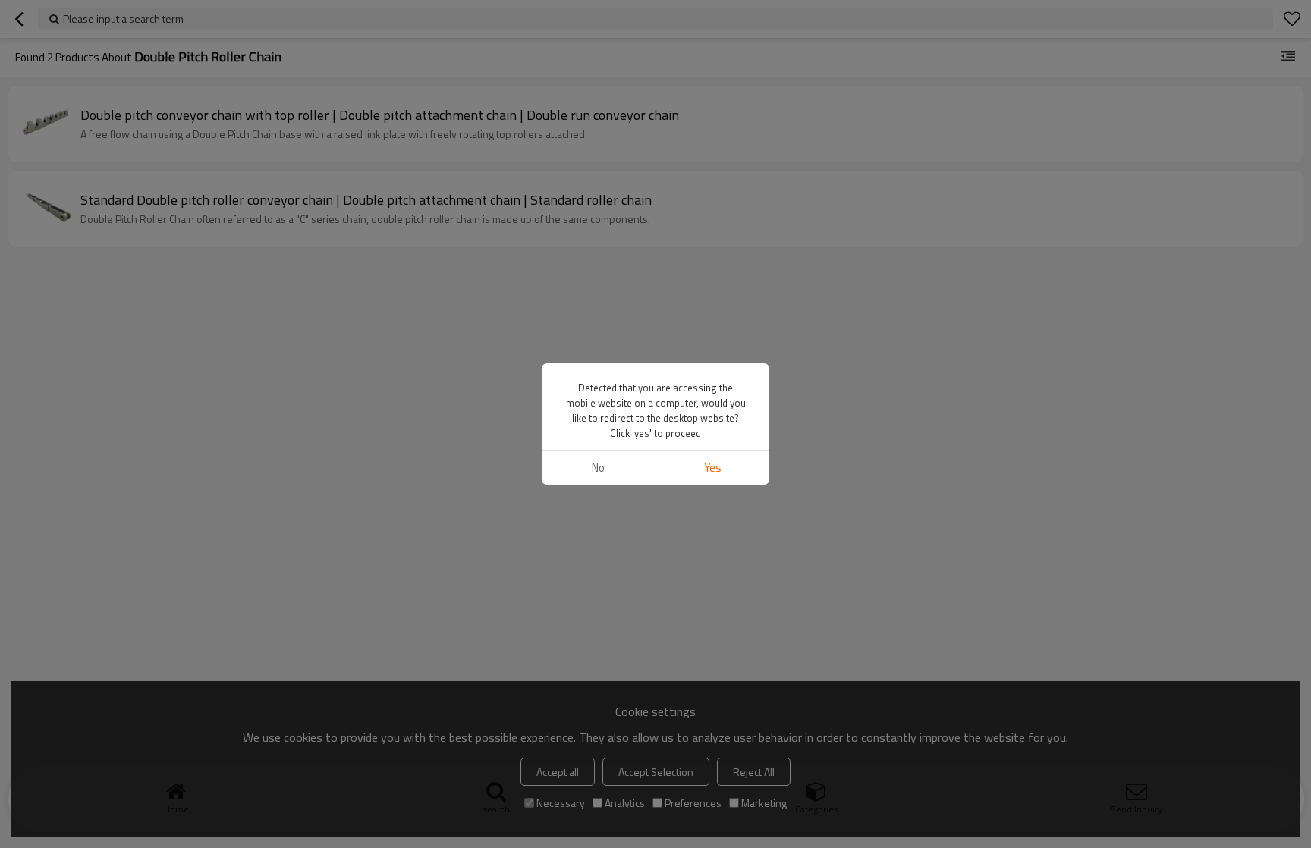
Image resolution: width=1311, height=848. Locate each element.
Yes (713, 467)
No (598, 467)
